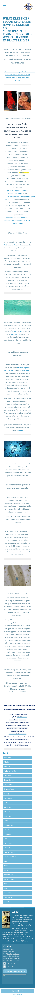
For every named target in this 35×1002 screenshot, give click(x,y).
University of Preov (11, 245)
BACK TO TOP (17, 991)
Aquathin (7, 766)
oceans (14, 331)
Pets (5, 839)
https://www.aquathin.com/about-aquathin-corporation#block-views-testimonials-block (17, 221)
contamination (9, 780)
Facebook (11, 963)
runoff (6, 861)
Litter (6, 821)
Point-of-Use (8, 843)
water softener (9, 879)
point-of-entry (9, 893)
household (7, 902)
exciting (6, 794)
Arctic (22, 331)
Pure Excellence (9, 852)
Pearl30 (6, 830)
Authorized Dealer (10, 771)
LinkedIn (10, 966)
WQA (5, 888)
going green (8, 798)
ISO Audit (7, 812)
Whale (6, 884)
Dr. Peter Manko (10, 370)
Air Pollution (8, 758)
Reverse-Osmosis (10, 857)
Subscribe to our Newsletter (15, 971)
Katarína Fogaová (23, 368)
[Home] (28, 10)
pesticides (7, 834)
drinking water (9, 789)
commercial (8, 897)
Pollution (7, 848)
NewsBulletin (8, 825)
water (6, 870)
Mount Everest (15, 334)
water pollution (9, 875)
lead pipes (7, 816)
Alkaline (6, 762)
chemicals (7, 776)
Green (6, 803)
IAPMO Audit (8, 807)
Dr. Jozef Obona (24, 370)
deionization (8, 785)
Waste (6, 866)
